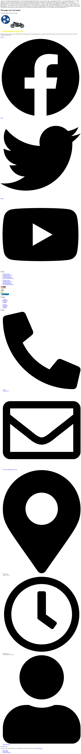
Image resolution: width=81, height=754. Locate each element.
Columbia (5, 302)
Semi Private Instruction (7, 277)
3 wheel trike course (6, 276)
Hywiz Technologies (38, 748)
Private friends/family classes (8, 278)
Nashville (4, 299)
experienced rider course (7, 275)
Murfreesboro (5, 300)
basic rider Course (6, 273)
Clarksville (5, 301)
